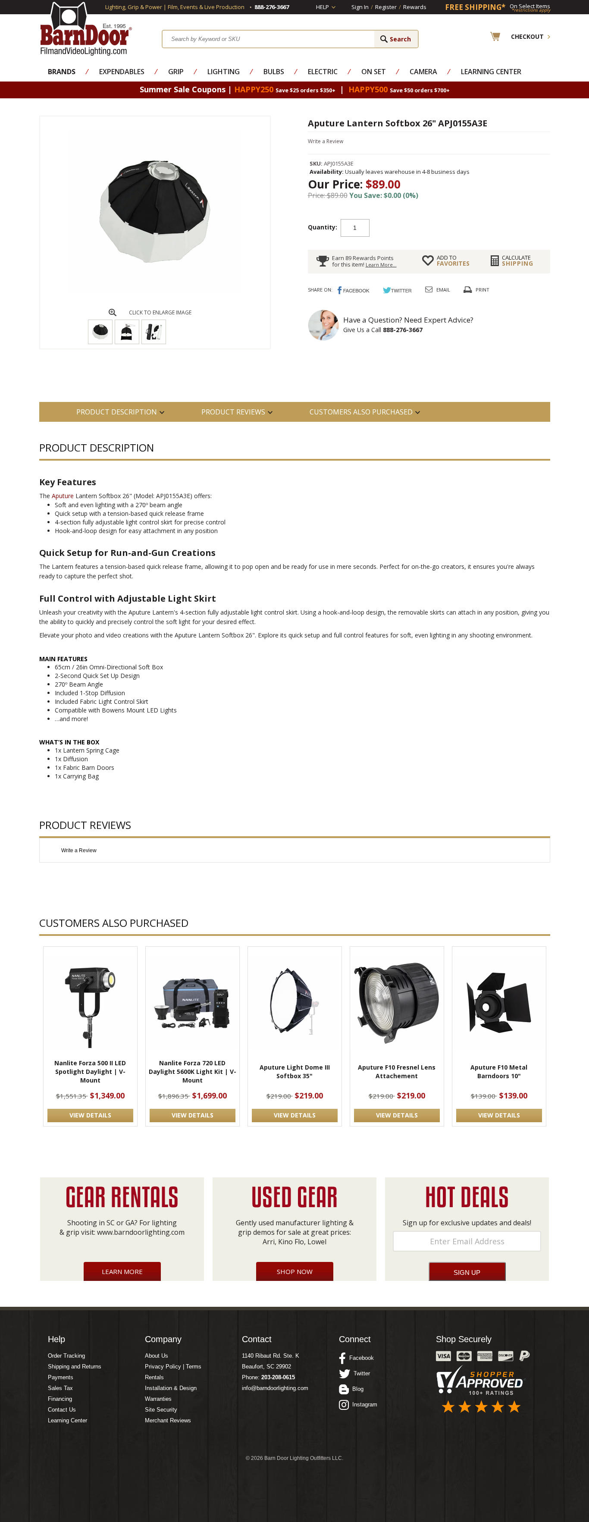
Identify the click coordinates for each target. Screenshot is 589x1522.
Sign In (360, 7)
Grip (176, 71)
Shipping (517, 260)
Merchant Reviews (168, 1420)
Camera (423, 71)
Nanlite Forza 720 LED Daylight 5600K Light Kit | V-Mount (192, 1071)
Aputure (63, 496)
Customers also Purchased (361, 412)
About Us (156, 1356)
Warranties (158, 1399)
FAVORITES (453, 260)
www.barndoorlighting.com (141, 1232)
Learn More (122, 1271)
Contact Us (62, 1409)
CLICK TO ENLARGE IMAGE (160, 312)
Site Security (161, 1409)
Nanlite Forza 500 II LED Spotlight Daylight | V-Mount (90, 1071)
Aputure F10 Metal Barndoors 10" (498, 1071)
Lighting (223, 71)
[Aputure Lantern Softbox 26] (155, 291)
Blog (356, 1389)
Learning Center (491, 71)
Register (386, 7)
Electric (323, 71)
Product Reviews (233, 412)
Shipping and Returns (74, 1366)
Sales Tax (60, 1388)
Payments (60, 1377)
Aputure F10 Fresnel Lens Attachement (396, 1071)
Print (482, 289)
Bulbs (273, 71)
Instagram (363, 1404)
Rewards (414, 7)
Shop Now (295, 1271)
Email (443, 289)
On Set (373, 71)
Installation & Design (171, 1388)
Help (322, 7)
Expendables (121, 71)
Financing (60, 1399)
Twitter (360, 1373)
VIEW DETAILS (90, 1115)
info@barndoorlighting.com (275, 1388)
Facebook (360, 1358)
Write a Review (325, 141)
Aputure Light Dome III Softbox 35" (295, 1071)
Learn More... (381, 264)
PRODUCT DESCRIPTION (116, 412)
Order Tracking (66, 1356)
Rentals (154, 1377)
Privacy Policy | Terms (173, 1366)
